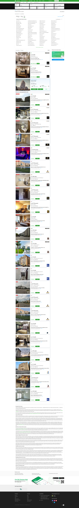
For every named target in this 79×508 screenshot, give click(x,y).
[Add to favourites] (29, 77)
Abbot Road (53, 23)
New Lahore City (53, 22)
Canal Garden (42, 37)
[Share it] (28, 77)
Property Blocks (24, 0)
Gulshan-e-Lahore (42, 22)
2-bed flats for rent (21, 424)
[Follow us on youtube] (56, 501)
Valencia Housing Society (31, 23)
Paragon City (30, 36)
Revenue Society (53, 33)
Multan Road (53, 31)
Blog (34, 0)
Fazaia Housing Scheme (43, 31)
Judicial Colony (53, 40)
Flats (24, 16)
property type (46, 4)
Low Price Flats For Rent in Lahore (36, 474)
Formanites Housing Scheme (32, 40)
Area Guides (30, 0)
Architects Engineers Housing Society (32, 32)
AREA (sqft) (56, 4)
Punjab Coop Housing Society (20, 40)
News (28, 496)
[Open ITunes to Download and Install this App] (56, 478)
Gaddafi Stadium (53, 42)
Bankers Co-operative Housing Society (44, 32)
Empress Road (42, 33)
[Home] (15, 0)
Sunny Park (53, 36)
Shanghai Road (18, 32)
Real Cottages (53, 37)
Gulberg (18, 24)
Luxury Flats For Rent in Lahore (19, 473)
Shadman (29, 37)
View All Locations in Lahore (39, 47)
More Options (56, 7)
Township (29, 24)
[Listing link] (33, 58)
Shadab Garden (53, 24)
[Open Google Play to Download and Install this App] (61, 478)
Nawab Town (18, 42)
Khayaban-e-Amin (30, 42)
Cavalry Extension (42, 24)
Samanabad (41, 23)
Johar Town (18, 27)
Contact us (16, 496)
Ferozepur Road (42, 42)
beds (30, 7)
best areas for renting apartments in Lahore (34, 413)
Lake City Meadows (19, 33)
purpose (16, 4)
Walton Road (30, 27)
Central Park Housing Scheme (32, 22)
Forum (28, 497)
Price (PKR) (16, 7)
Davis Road (41, 28)
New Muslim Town (42, 41)
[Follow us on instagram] (54, 501)
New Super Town (53, 45)
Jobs (15, 497)
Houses (22, 16)
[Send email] (31, 63)
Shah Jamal (18, 36)
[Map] (27, 77)
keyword (46, 7)
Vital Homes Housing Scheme (55, 28)
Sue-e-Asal (53, 41)
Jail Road (29, 28)
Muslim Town (42, 27)
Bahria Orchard (18, 31)
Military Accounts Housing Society (32, 33)
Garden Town (18, 41)
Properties (18, 0)
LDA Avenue (30, 31)
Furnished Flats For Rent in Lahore (53, 473)
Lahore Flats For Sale (60, 16)
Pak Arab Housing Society (20, 28)
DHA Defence (18, 23)
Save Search (62, 11)
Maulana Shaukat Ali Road (43, 40)
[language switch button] (60, 0)
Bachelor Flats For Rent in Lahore (19, 474)
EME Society (42, 45)
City (20, 4)
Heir (52, 32)
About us (16, 495)
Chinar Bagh (30, 41)
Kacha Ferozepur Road (31, 45)
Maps (37, 0)
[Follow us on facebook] (53, 501)
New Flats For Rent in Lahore (35, 473)
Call (38, 63)
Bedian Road (53, 27)
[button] (17, 5)
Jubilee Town (18, 37)
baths (38, 7)
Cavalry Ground (18, 45)
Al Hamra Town (42, 36)
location (31, 4)
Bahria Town (18, 22)
